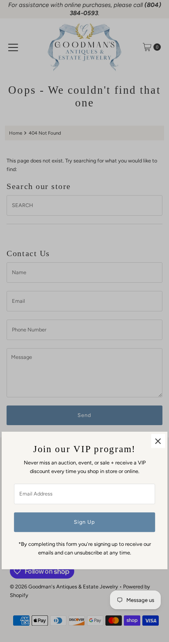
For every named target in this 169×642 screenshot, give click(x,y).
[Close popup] (158, 441)
